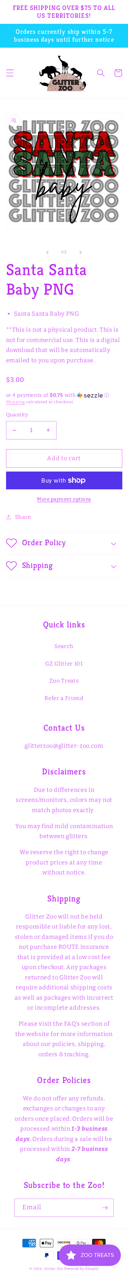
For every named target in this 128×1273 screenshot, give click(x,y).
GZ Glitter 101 (63, 664)
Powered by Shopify (81, 1269)
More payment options (64, 499)
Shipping (15, 402)
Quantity (17, 415)
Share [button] (23, 517)
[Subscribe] (104, 1208)
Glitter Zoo (53, 1269)
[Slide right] (80, 252)
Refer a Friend (63, 698)
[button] (9, 72)
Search (64, 646)
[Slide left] (47, 252)
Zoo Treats (64, 681)
